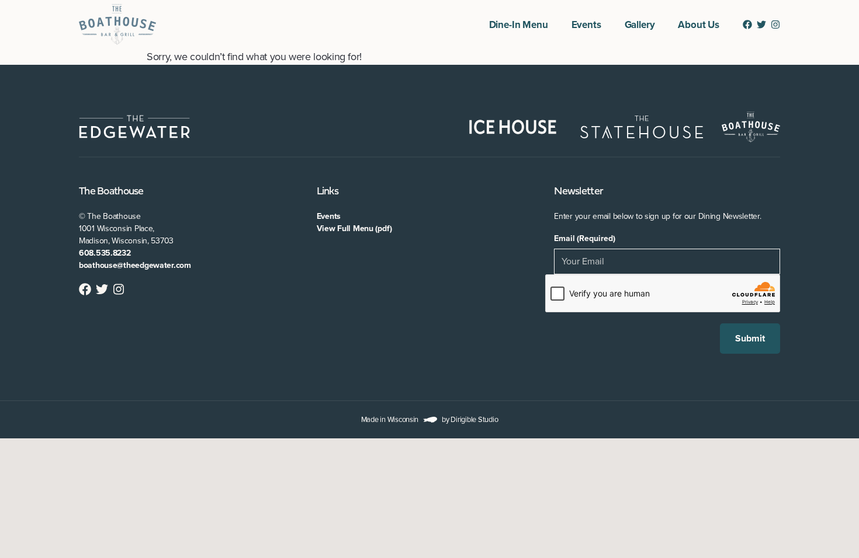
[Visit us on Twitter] (761, 24)
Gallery (640, 25)
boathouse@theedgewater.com (135, 265)
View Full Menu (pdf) (354, 228)
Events (586, 25)
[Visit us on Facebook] (747, 24)
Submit (750, 338)
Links (327, 191)
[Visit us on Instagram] (775, 24)
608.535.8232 (105, 253)
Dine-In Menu (518, 25)
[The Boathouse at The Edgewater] (117, 24)
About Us (698, 25)
